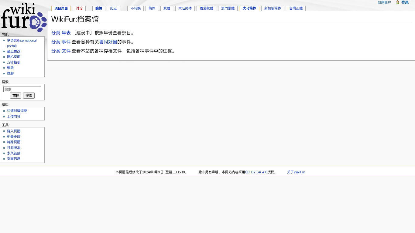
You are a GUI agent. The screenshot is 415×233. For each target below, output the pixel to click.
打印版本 (13, 148)
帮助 (10, 68)
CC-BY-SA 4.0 (256, 172)
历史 (113, 8)
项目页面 (61, 8)
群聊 (10, 73)
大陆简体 (185, 8)
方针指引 (13, 62)
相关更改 (13, 136)
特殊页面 (13, 142)
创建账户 (384, 2)
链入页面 (13, 131)
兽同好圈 (108, 42)
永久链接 (13, 153)
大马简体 (249, 8)
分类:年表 (61, 32)
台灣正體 (296, 8)
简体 (152, 8)
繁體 (166, 8)
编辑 (98, 8)
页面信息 (13, 159)
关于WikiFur (296, 172)
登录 (405, 2)
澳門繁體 (228, 8)
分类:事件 (61, 42)
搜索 (5, 82)
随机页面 (13, 57)
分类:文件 (61, 51)
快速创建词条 (17, 111)
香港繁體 (206, 8)
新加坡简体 (272, 8)
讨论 (79, 8)
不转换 (136, 8)
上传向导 (13, 116)
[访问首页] (23, 16)
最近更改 (13, 51)
